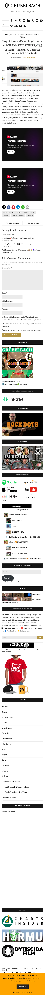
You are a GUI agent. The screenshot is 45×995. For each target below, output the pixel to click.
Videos (22, 37)
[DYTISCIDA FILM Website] (22, 951)
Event (4, 754)
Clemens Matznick (9, 212)
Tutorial (37, 35)
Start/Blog (6, 968)
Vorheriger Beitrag (12, 223)
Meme (4, 722)
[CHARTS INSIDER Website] (22, 921)
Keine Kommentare (29, 58)
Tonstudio (30, 216)
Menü (5, 24)
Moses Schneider (29, 212)
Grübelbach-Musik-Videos (17, 787)
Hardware (21, 35)
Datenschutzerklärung (22, 992)
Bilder (4, 712)
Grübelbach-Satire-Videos (16, 792)
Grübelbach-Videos (12, 781)
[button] (4, 207)
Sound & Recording (18, 216)
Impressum (24, 968)
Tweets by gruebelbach (8, 811)
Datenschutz (35, 968)
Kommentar (7, 268)
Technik (13, 35)
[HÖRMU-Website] (22, 936)
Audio (4, 749)
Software (29, 35)
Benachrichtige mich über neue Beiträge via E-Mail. (22, 330)
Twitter (5, 771)
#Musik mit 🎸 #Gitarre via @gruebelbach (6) (17, 238)
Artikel (5, 35)
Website (28, 96)
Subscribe (7, 578)
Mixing (19, 212)
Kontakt (15, 968)
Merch (4, 970)
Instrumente (7, 717)
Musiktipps (7, 728)
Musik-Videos (9, 797)
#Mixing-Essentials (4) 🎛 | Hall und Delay (16, 244)
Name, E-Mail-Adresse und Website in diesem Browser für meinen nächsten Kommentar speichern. (21, 318)
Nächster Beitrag (33, 223)
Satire (4, 760)
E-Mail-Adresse (8, 301)
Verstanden (22, 987)
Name (4, 293)
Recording (6, 216)
